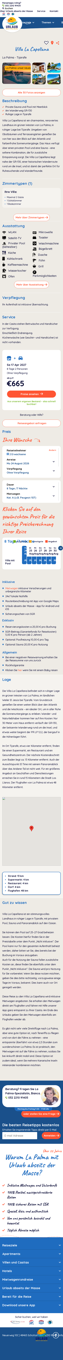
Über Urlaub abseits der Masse (16, 11)
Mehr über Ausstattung (30, 284)
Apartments (11, 1254)
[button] (31, 829)
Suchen (7, 22)
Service (41, 11)
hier (20, 670)
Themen (46, 22)
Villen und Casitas (15, 1262)
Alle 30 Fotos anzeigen (31, 92)
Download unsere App (18, 1305)
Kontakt (54, 11)
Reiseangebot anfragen (32, 423)
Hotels (7, 1271)
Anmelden (50, 1135)
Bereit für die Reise (16, 1296)
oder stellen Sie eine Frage (39, 1113)
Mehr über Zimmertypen (30, 217)
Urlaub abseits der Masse (21, 1288)
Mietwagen (11, 588)
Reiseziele (25, 22)
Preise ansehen (30, 394)
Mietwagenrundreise (17, 1279)
